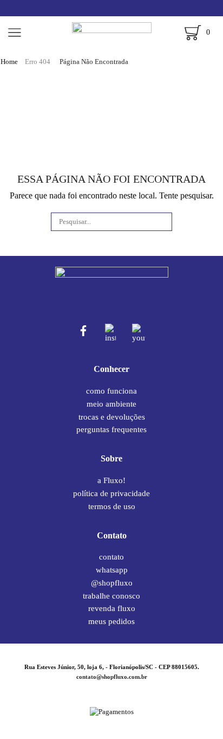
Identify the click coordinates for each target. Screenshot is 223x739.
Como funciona (111, 391)
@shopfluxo (112, 583)
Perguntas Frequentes (111, 429)
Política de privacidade (111, 493)
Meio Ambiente (111, 404)
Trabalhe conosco (111, 596)
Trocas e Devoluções (111, 417)
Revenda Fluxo (111, 608)
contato (111, 557)
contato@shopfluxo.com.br (111, 676)
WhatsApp (112, 570)
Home (9, 61)
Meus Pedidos (111, 621)
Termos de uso (111, 506)
